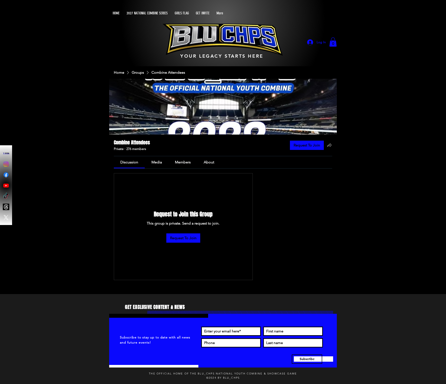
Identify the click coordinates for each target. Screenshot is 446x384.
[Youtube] (6, 185)
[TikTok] (6, 196)
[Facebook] (6, 175)
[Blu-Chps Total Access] (6, 153)
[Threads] (6, 207)
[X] (6, 217)
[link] (129, 162)
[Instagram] (6, 164)
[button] (333, 42)
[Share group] (329, 145)
